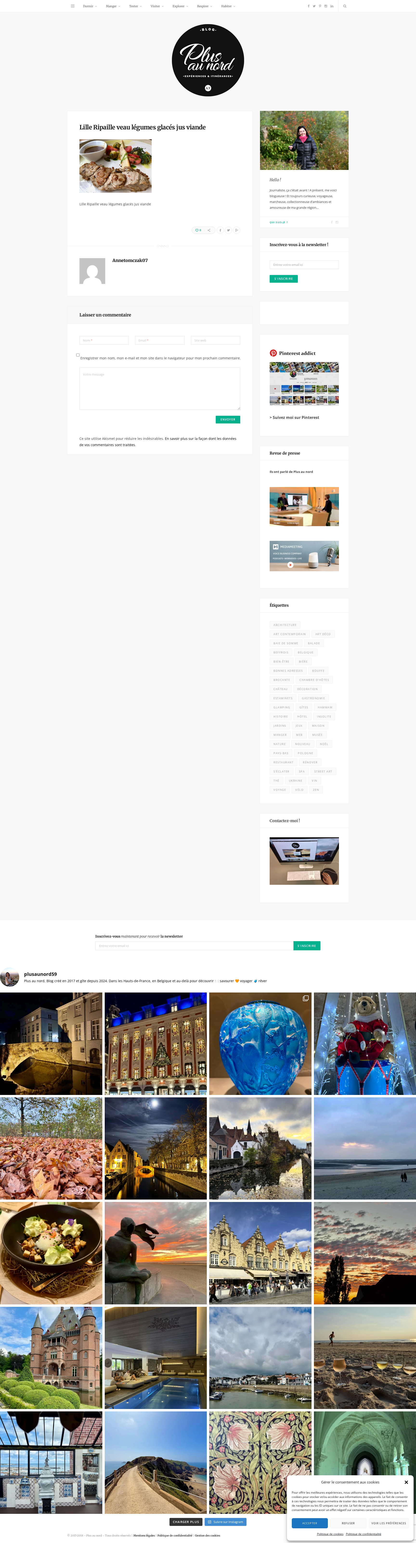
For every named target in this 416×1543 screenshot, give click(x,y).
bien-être (281, 661)
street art (323, 771)
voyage (279, 790)
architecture (285, 625)
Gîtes (303, 707)
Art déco (323, 634)
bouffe (318, 670)
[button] (406, 1482)
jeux (299, 725)
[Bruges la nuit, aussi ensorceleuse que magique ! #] (51, 1044)
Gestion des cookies (207, 1535)
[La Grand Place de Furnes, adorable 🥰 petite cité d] (260, 1253)
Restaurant (283, 762)
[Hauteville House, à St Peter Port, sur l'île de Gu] (51, 1462)
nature (279, 744)
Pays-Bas (280, 753)
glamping (281, 707)
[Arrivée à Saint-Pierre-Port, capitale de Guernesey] (260, 1358)
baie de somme (286, 643)
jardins (279, 725)
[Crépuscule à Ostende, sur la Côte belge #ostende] (156, 1253)
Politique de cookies (330, 1534)
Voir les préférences (388, 1523)
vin (314, 780)
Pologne (305, 753)
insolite (324, 716)
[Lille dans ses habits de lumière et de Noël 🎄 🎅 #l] (156, 1044)
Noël (324, 744)
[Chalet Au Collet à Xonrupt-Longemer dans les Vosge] (156, 1358)
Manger (111, 6)
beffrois (280, 652)
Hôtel (302, 716)
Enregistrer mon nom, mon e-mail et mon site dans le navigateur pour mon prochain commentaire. (160, 358)
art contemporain (289, 634)
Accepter (309, 1523)
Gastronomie (313, 698)
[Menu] (72, 6)
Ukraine (296, 780)
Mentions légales (144, 1535)
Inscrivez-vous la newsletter (139, 936)
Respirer (202, 6)
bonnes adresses (288, 670)
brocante (281, 680)
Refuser (348, 1523)
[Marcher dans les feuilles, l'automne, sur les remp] (51, 1148)
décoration (307, 689)
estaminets (282, 698)
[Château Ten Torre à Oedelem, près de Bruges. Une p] (51, 1358)
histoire (280, 716)
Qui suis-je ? (279, 222)
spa (302, 771)
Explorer (178, 6)
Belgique (305, 652)
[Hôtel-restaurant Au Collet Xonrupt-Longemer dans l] (51, 1253)
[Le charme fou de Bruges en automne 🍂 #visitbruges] (260, 1148)
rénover (310, 762)
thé (276, 780)
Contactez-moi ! (285, 820)
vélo (299, 790)
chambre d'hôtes (314, 680)
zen (316, 790)
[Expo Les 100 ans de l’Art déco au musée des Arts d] (260, 1044)
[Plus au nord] (208, 61)
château (280, 689)
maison (318, 725)
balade (314, 643)
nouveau (303, 744)
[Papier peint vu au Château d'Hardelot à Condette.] (260, 1462)
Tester (133, 6)
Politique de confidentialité (363, 1534)
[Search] (344, 6)
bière (303, 661)
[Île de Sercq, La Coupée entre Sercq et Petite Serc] (156, 1462)
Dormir (88, 6)
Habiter (226, 6)
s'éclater (281, 771)
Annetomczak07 (130, 260)
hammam (325, 707)
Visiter (155, 6)
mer (299, 735)
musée (317, 735)
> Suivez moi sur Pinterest (294, 417)
